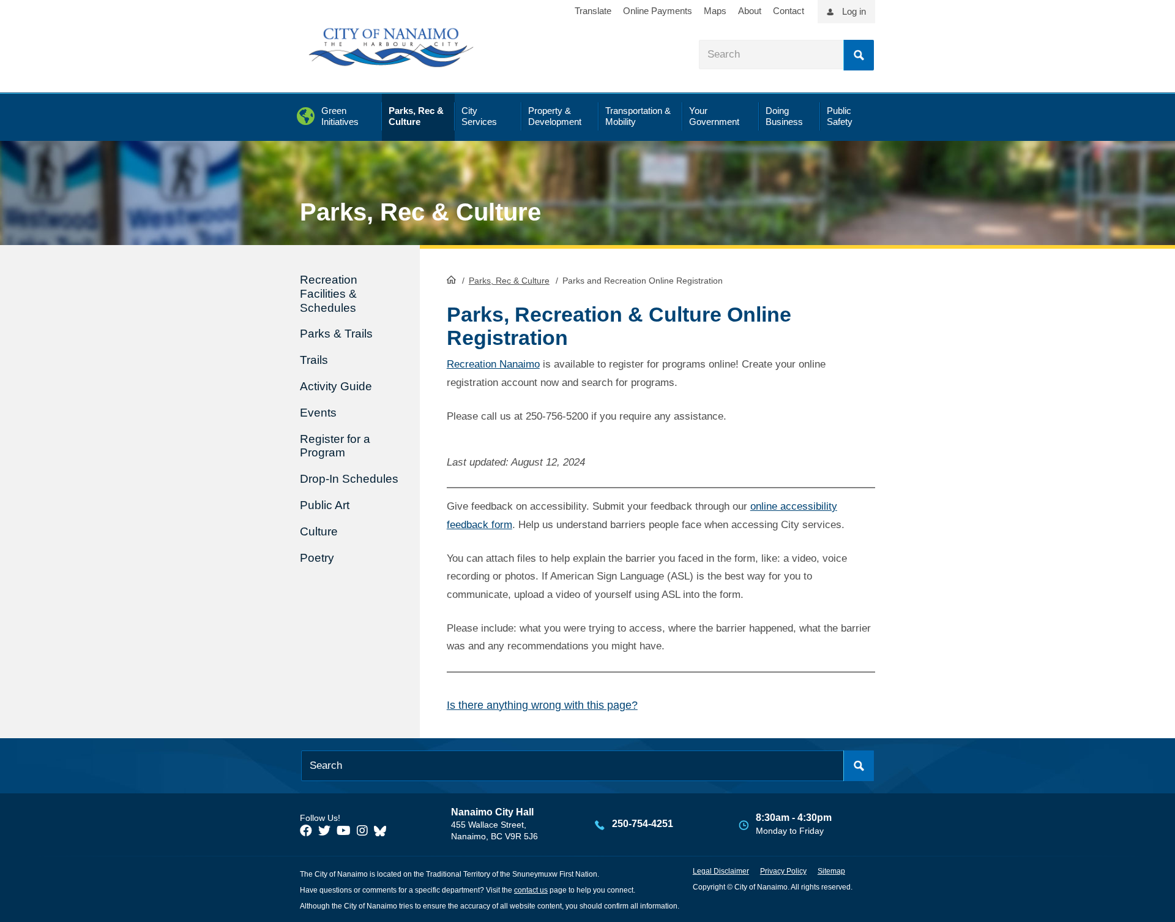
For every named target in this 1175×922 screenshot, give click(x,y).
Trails (314, 359)
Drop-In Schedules (349, 478)
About (749, 11)
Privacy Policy (783, 871)
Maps (715, 11)
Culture (319, 531)
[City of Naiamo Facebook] (306, 831)
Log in (854, 11)
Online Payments (657, 11)
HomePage (451, 279)
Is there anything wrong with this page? (542, 705)
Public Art (324, 505)
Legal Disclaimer (721, 871)
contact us (531, 890)
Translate (593, 11)
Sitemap (831, 871)
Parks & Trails (336, 333)
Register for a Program (335, 446)
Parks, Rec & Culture (509, 280)
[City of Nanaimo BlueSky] (383, 831)
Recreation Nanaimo (493, 364)
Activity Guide (336, 386)
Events (318, 412)
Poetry (317, 557)
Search (858, 55)
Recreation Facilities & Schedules (328, 293)
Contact (788, 11)
